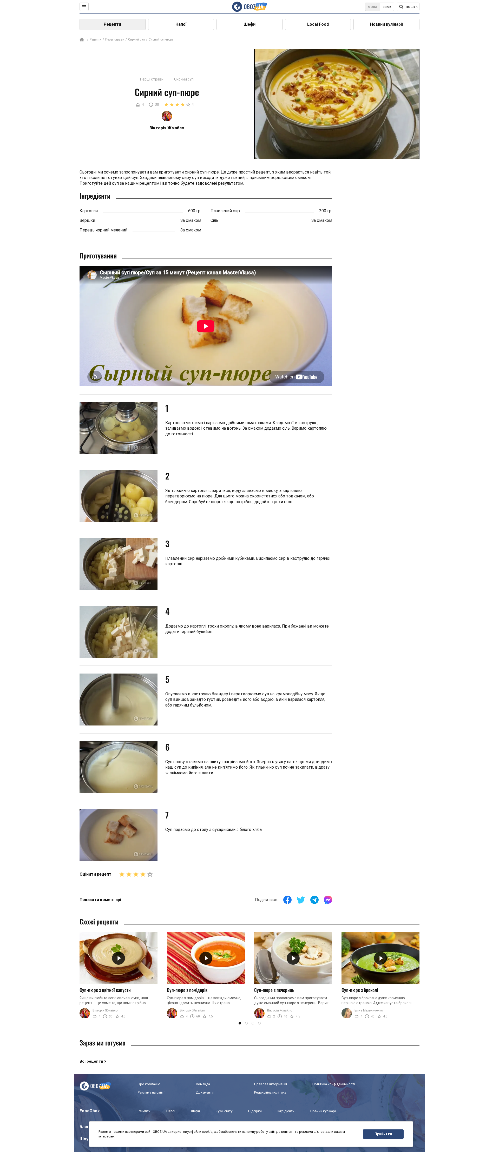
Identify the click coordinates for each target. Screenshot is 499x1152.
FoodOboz (90, 1110)
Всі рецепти (91, 1061)
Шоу (84, 1138)
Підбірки (255, 1111)
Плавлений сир (225, 210)
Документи (205, 1092)
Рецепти (112, 24)
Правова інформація (270, 1084)
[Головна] (81, 40)
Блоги (85, 1126)
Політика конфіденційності (333, 1084)
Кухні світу (224, 1111)
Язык (387, 7)
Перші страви (114, 39)
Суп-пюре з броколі (360, 990)
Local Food (318, 24)
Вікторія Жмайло (105, 1010)
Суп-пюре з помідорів (187, 990)
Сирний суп (136, 39)
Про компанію (149, 1084)
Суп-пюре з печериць (274, 990)
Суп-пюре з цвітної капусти (105, 990)
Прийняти (383, 1134)
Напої (181, 24)
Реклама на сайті (151, 1092)
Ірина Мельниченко (368, 1010)
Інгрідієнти (286, 1111)
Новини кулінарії (386, 24)
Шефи (249, 24)
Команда (203, 1084)
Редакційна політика (270, 1092)
